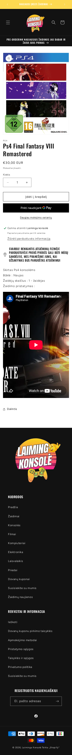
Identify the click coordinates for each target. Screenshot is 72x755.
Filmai (12, 534)
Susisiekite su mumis (22, 588)
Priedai (12, 570)
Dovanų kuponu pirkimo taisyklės (30, 631)
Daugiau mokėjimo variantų (36, 217)
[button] (8, 22)
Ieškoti (12, 622)
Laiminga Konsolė (31, 747)
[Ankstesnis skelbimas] (7, 4)
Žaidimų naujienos (20, 597)
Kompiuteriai (16, 543)
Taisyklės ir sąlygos (21, 658)
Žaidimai (13, 516)
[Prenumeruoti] (57, 701)
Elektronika (15, 552)
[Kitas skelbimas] (64, 4)
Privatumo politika (20, 667)
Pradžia (13, 507)
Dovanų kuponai (19, 579)
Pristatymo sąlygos (21, 649)
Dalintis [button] (12, 409)
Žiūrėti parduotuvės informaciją (28, 238)
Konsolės (14, 525)
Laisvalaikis (15, 561)
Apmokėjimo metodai (22, 640)
